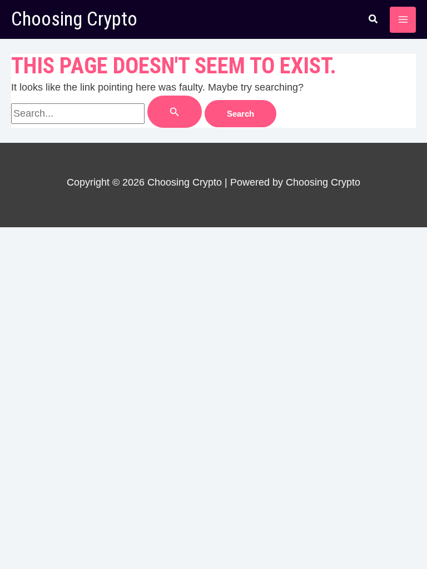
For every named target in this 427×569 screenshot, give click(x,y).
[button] (374, 20)
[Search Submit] (174, 112)
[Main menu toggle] (403, 20)
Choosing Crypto (74, 19)
